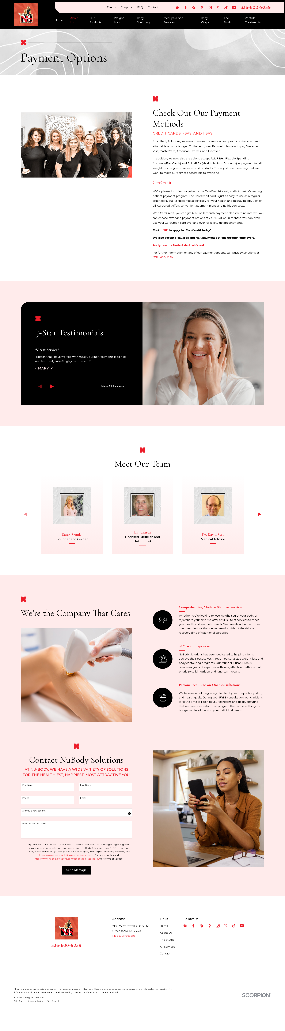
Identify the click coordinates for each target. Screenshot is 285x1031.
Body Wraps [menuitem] (205, 20)
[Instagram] (210, 7)
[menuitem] (19, 1001)
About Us (166, 932)
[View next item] (52, 386)
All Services (167, 946)
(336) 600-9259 (163, 257)
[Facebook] (185, 7)
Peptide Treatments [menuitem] (253, 20)
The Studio (167, 939)
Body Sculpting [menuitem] (143, 20)
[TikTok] (226, 7)
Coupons (127, 7)
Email (83, 798)
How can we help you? (34, 823)
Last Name (86, 785)
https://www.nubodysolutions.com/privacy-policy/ (66, 855)
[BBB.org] (202, 7)
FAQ (140, 7)
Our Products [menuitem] (96, 20)
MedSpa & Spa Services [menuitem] (173, 20)
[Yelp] (193, 7)
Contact (153, 7)
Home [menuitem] (59, 20)
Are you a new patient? (34, 811)
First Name (28, 785)
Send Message (76, 870)
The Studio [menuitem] (228, 20)
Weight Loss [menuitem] (119, 20)
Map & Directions (123, 935)
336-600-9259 (256, 7)
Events (111, 7)
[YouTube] (234, 7)
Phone (25, 798)
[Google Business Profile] (177, 7)
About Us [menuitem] (74, 20)
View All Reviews (112, 386)
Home (164, 925)
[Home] (26, 14)
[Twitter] (218, 7)
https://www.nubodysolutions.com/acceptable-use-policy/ (67, 858)
